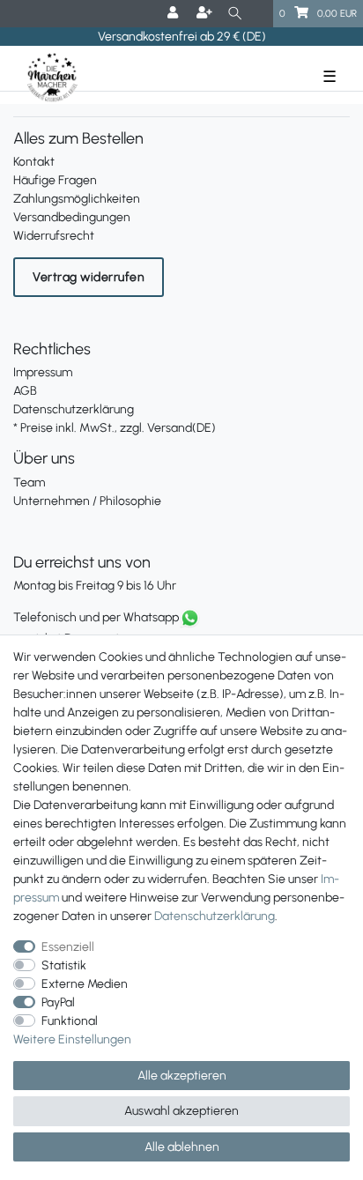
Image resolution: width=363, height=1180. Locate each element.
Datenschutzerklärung (73, 409)
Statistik (63, 965)
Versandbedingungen (71, 217)
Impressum (42, 372)
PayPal (58, 1002)
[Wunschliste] (260, 13)
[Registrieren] (206, 13)
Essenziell (67, 946)
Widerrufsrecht (53, 235)
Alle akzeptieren (181, 1075)
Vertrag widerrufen (88, 277)
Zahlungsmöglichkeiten (76, 198)
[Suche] (234, 13)
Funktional (69, 1020)
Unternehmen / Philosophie (87, 501)
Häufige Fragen (55, 180)
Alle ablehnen (181, 1146)
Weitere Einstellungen (72, 1039)
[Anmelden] (174, 13)
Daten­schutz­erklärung (214, 916)
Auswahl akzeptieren (181, 1110)
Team (29, 482)
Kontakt (34, 161)
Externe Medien (84, 983)
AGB (25, 390)
